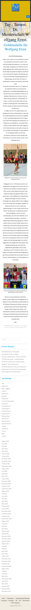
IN (16, 600)
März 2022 (5, 554)
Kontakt (11, 600)
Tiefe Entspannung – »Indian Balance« (13, 359)
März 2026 (5, 451)
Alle (3, 383)
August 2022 (5, 544)
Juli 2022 (4, 546)
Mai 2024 (4, 499)
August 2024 (5, 491)
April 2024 (5, 501)
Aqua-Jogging (6, 388)
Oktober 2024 (6, 486)
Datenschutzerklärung (22, 598)
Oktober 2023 (6, 516)
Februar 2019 (5, 586)
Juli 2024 (4, 494)
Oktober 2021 (6, 564)
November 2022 (6, 539)
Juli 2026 (4, 444)
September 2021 (6, 566)
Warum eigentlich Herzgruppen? (11, 372)
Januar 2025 (5, 479)
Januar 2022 (5, 556)
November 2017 (6, 591)
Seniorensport (6, 421)
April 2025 (5, 474)
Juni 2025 (4, 471)
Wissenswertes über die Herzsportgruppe (14, 369)
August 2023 (5, 521)
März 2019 (5, 584)
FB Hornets (26, 600)
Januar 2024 (5, 509)
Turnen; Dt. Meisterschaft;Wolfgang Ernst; (15, 327)
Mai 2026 (4, 446)
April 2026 (5, 449)
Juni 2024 (4, 496)
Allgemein (17, 325)
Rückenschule (6, 416)
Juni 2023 (4, 524)
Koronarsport (6, 408)
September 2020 (6, 579)
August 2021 (5, 569)
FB (20, 600)
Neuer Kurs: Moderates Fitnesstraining (13, 362)
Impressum (10, 598)
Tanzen (4, 426)
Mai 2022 (4, 549)
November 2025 (6, 461)
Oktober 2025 (6, 464)
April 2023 (5, 529)
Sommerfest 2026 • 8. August (10, 354)
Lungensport (5, 413)
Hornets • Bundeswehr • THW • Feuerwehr (14, 357)
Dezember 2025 (6, 459)
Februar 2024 (5, 506)
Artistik (4, 391)
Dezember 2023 (6, 511)
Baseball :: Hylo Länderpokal (10, 364)
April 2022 (5, 551)
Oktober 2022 (6, 541)
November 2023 (6, 514)
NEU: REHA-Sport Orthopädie (10, 352)
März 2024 (5, 504)
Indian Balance (6, 406)
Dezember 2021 (6, 559)
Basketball (5, 398)
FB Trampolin (16, 603)
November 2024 (6, 484)
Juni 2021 (4, 574)
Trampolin (5, 428)
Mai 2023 (4, 526)
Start (3, 598)
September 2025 (6, 466)
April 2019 (5, 581)
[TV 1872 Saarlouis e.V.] (15, 4)
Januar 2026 (5, 456)
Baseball (4, 396)
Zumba (4, 436)
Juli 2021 (4, 571)
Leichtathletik (6, 411)
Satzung (4, 600)
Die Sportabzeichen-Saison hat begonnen (14, 367)
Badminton (5, 393)
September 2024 (6, 489)
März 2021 (5, 576)
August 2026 (5, 441)
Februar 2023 (5, 531)
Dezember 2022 (6, 536)
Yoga (3, 433)
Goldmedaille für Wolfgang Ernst (15, 46)
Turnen (22, 325)
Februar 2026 (5, 454)
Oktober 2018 (6, 589)
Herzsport (5, 403)
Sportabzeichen (6, 423)
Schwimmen (5, 418)
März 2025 (5, 476)
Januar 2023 (5, 534)
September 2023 (6, 519)
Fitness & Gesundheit (8, 401)
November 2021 (6, 561)
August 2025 (5, 469)
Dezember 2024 (6, 481)
